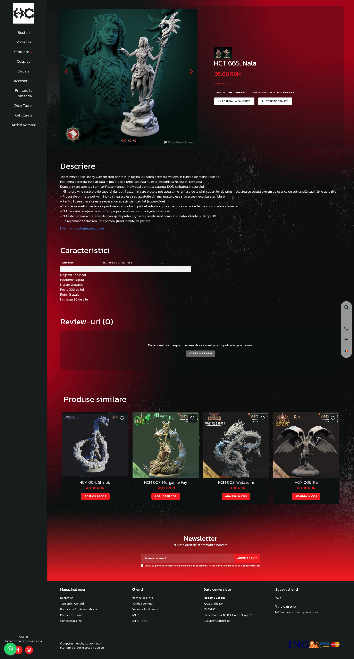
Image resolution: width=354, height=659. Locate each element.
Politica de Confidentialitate (244, 565)
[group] (128, 77)
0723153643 (288, 607)
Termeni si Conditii (72, 604)
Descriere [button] (77, 166)
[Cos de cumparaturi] (346, 340)
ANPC (135, 615)
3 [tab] (134, 140)
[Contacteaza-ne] (346, 329)
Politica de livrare (71, 615)
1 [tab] (123, 140)
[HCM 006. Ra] (306, 445)
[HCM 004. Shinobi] (95, 445)
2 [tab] (129, 140)
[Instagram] (29, 650)
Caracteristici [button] (85, 250)
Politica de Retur (143, 604)
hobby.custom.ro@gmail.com (299, 612)
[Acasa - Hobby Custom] (23, 13)
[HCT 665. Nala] (128, 77)
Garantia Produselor (145, 609)
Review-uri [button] (86, 321)
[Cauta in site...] (346, 307)
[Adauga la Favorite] (122, 418)
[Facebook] (18, 650)
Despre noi (67, 598)
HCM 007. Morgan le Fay (165, 482)
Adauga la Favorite (235, 101)
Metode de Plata (142, 598)
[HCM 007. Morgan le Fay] (166, 445)
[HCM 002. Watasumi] (236, 445)
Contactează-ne (71, 621)
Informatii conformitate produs (82, 228)
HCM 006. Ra (306, 482)
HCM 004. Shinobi (95, 482)
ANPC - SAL (139, 621)
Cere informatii (276, 101)
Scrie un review (200, 353)
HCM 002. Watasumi (236, 482)
